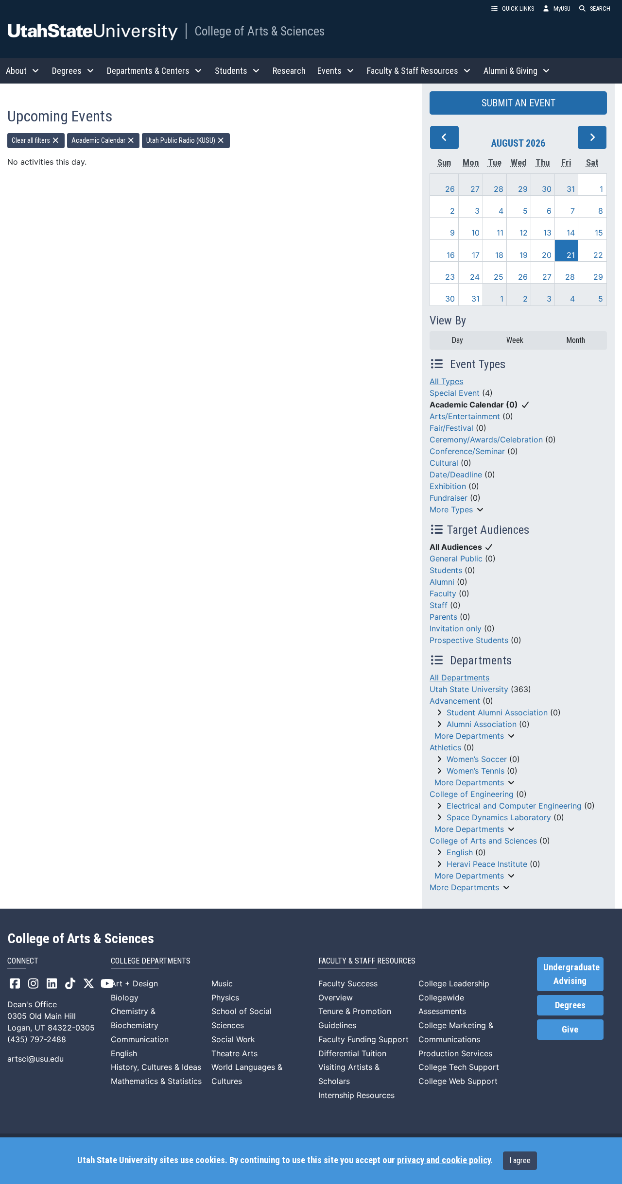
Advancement (455, 701)
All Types (446, 381)
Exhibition (448, 486)
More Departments (469, 736)
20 (547, 255)
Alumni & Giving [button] (510, 71)
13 (547, 232)
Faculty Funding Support (363, 1039)
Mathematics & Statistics (156, 1081)
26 (450, 189)
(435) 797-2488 (36, 1039)
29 (523, 189)
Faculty (443, 593)
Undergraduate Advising (571, 974)
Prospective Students (469, 640)
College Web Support (458, 1081)
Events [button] (329, 71)
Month (575, 340)
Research (289, 71)
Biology (124, 997)
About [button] (16, 71)
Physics (225, 997)
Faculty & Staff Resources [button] (412, 71)
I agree (520, 1160)
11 (500, 232)
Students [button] (231, 71)
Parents (443, 617)
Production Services (455, 1053)
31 (571, 189)
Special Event (455, 393)
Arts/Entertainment (465, 416)
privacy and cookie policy (443, 1160)
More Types (451, 509)
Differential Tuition (352, 1053)
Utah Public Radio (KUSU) (181, 140)
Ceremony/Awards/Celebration (486, 439)
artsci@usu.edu (35, 1059)
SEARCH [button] (600, 8)
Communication (140, 1039)
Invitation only (456, 628)
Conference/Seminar (467, 451)
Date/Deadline (456, 474)
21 (571, 255)
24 (475, 277)
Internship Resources (356, 1095)
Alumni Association (482, 724)
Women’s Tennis (475, 771)
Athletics (445, 747)
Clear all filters (32, 140)
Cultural (444, 463)
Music (222, 983)
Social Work (233, 1039)
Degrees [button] (67, 71)
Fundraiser (448, 498)
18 (499, 255)
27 (475, 189)
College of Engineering (472, 794)
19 (523, 255)
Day (457, 340)
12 (523, 232)
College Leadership (453, 983)
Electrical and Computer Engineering (514, 806)
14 (571, 232)
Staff (439, 605)
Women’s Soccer (477, 759)
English (460, 852)
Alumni (442, 582)
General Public (456, 558)
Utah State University (469, 689)
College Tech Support (458, 1067)
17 (476, 255)
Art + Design (134, 983)
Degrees (570, 1005)
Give (570, 1029)
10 (475, 232)
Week (514, 340)
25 (498, 277)
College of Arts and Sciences (483, 841)
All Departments (459, 677)
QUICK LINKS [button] (518, 8)
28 (498, 189)
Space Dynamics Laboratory (499, 817)
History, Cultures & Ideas (156, 1067)
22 (598, 255)
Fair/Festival (451, 428)
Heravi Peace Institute (487, 864)
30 (547, 189)
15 (599, 232)
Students (446, 570)
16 (451, 255)
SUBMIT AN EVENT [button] (518, 103)
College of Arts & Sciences (259, 31)
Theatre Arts (234, 1053)
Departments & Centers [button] (148, 71)
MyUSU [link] (561, 8)
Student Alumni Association (497, 712)
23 (450, 277)
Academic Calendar (99, 140)
